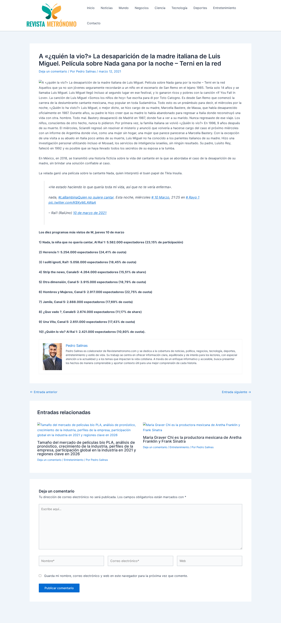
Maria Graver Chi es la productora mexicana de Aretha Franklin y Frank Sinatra (192, 439)
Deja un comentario (53, 71)
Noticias (107, 8)
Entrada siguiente (236, 391)
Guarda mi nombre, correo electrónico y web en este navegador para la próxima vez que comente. (116, 576)
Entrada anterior (43, 391)
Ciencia (160, 8)
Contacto (94, 23)
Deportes (200, 8)
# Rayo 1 (192, 197)
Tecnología (179, 8)
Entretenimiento (224, 8)
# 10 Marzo (160, 197)
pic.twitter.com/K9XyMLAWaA (72, 202)
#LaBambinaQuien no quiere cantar (86, 197)
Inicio (91, 8)
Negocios (142, 8)
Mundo (124, 8)
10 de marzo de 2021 (89, 213)
